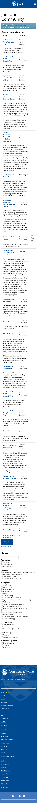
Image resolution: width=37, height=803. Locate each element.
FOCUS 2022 (4, 746)
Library (6, 610)
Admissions (7, 591)
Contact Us (4, 787)
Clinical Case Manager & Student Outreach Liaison (9, 203)
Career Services (5, 730)
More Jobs (7, 542)
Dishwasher (7, 431)
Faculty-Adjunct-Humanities (8, 300)
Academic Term (9, 625)
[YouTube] (24, 796)
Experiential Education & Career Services (16, 600)
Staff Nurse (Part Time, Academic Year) (8, 42)
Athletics (6, 594)
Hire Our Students (6, 753)
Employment (5, 743)
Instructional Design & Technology (15, 608)
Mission (3, 767)
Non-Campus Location (11, 577)
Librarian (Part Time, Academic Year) (8, 413)
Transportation (8, 619)
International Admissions (8, 756)
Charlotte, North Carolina (12, 579)
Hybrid (6, 645)
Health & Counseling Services (13, 604)
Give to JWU (4, 749)
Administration (8, 589)
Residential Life (8, 615)
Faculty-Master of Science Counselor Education (9, 253)
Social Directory (5, 771)
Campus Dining (9, 596)
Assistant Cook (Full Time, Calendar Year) (8, 59)
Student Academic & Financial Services (15, 617)
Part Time (7, 566)
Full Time (7, 562)
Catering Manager (9, 530)
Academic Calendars (7, 705)
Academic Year (8, 627)
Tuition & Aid (5, 777)
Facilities (6, 602)
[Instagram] (20, 796)
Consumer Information (7, 740)
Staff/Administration (10, 637)
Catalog (3, 733)
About (3, 699)
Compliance (4, 736)
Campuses (4, 725)
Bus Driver (6, 321)
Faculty (6, 635)
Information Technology (11, 606)
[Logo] (18, 4)
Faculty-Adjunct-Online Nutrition (8, 176)
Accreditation (5, 709)
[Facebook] (13, 796)
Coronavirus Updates (7, 692)
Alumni (3, 715)
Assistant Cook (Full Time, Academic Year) (8, 394)
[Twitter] (16, 796)
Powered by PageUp (6, 546)
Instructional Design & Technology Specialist (7, 507)
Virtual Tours (5, 780)
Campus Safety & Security (12, 598)
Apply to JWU (5, 718)
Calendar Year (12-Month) (12, 629)
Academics (7, 587)
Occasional (7, 564)
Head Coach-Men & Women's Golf (9, 447)
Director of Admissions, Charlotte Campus (9, 97)
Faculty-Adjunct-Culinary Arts (8, 368)
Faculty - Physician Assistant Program (9, 477)
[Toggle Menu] (34, 3)
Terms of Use (5, 774)
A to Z (3, 695)
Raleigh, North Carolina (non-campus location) (18, 572)
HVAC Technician (8, 334)
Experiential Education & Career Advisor (9, 78)
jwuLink (3, 761)
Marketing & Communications (13, 612)
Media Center (5, 764)
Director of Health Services (9, 238)
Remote (6, 647)
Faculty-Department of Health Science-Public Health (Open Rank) (8, 137)
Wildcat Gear (5, 784)
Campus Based (9, 643)
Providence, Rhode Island (12, 575)
